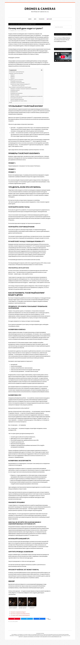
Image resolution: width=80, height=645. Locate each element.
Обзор (10, 102)
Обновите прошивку (15, 94)
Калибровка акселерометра (16, 93)
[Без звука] (68, 60)
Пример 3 (13, 78)
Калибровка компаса (15, 90)
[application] (63, 57)
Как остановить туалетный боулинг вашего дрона (20, 87)
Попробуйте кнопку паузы (16, 81)
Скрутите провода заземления (17, 99)
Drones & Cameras (40, 8)
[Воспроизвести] (55, 60)
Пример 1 (13, 74)
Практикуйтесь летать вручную (18, 85)
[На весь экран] (70, 60)
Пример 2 (13, 76)
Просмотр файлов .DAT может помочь (19, 100)
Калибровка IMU (14, 91)
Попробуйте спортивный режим (17, 82)
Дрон (16, 621)
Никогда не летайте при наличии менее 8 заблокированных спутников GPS (27, 96)
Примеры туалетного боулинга (16, 73)
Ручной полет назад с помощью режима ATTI (20, 84)
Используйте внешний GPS (16, 97)
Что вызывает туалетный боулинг (16, 71)
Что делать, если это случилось (16, 79)
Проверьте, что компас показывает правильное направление (24, 88)
